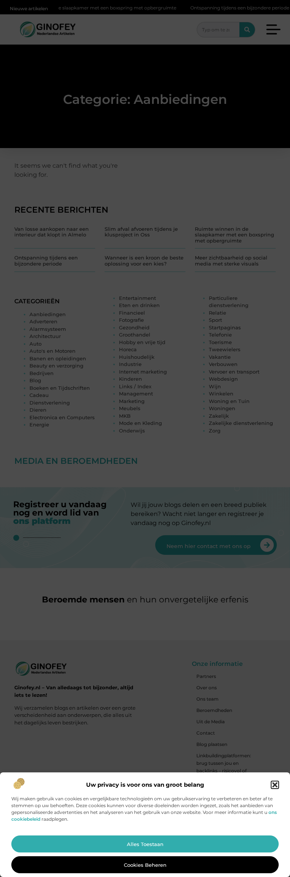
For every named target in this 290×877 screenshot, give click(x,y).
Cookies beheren (145, 865)
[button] (275, 785)
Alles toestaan (145, 844)
